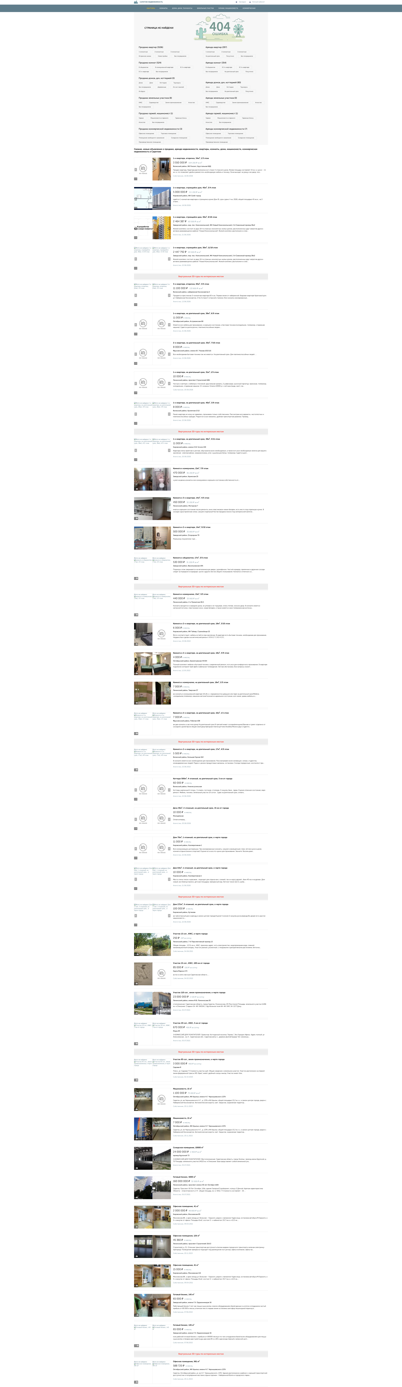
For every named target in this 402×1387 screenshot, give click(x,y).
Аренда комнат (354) (216, 63)
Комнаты (164, 8)
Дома (141, 83)
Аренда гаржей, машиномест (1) (222, 114)
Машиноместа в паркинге (159, 118)
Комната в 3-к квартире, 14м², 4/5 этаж (191, 498)
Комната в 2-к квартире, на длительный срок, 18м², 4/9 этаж (201, 653)
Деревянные (162, 87)
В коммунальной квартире (164, 67)
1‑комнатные (143, 52)
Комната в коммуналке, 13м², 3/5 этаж (190, 594)
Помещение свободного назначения (151, 138)
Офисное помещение (146, 133)
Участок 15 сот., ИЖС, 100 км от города (191, 963)
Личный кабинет (258, 2)
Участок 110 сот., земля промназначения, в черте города (199, 993)
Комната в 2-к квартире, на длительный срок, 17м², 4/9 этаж (201, 749)
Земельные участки (205, 8)
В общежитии (143, 67)
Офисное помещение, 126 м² (186, 1236)
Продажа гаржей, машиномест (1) (156, 114)
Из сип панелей (178, 87)
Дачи (151, 83)
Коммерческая (249, 8)
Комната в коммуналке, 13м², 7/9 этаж (190, 468)
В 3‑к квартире (144, 71)
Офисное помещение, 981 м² (186, 1362)
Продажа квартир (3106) (151, 47)
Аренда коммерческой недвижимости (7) (226, 129)
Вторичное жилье (145, 56)
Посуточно (230, 56)
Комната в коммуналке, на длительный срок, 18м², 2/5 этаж (200, 682)
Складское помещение (179, 138)
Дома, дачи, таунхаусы (182, 8)
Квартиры (151, 8)
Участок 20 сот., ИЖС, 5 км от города (190, 1023)
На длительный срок (213, 56)
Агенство (191, 102)
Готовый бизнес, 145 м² (183, 1295)
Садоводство (153, 102)
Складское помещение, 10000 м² (188, 1148)
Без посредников (180, 56)
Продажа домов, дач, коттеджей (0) (157, 78)
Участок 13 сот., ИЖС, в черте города (190, 934)
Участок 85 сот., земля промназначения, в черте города (199, 1059)
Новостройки (162, 56)
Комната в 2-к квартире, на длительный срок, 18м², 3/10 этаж (201, 624)
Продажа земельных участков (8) (155, 98)
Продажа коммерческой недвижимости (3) (160, 129)
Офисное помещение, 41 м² (185, 1206)
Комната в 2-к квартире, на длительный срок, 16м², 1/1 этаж (201, 713)
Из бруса (142, 91)
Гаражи (141, 118)
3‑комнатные (175, 52)
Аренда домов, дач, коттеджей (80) (223, 83)
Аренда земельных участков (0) (221, 98)
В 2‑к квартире (185, 67)
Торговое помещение (168, 133)
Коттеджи (163, 83)
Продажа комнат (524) (150, 63)
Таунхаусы (177, 83)
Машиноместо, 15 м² (182, 1089)
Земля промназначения (173, 102)
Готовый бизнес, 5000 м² (184, 1177)
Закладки (242, 2)
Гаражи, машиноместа (228, 8)
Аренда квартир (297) (216, 47)
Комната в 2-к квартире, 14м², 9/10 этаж (191, 527)
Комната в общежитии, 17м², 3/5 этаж (190, 558)
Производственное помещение (150, 142)
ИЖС (140, 102)
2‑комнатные (159, 52)
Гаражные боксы (181, 118)
